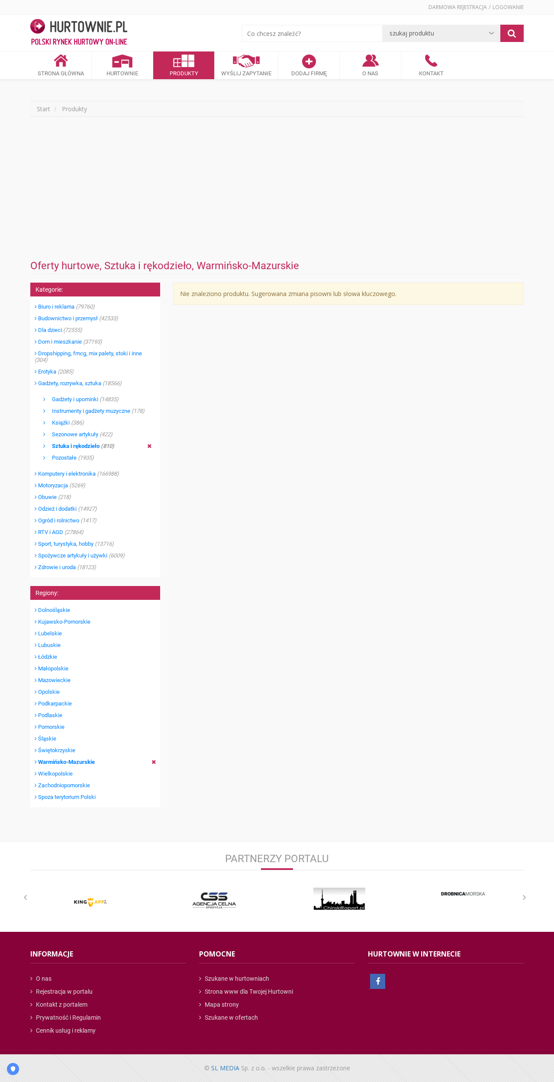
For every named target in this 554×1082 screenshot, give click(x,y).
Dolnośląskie (53, 610)
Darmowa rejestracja (457, 7)
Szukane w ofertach (230, 1017)
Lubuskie (49, 645)
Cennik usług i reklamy (65, 1030)
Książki (64, 422)
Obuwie (54, 497)
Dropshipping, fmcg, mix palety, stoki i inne (88, 356)
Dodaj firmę (309, 73)
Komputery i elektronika (78, 473)
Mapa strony (221, 1004)
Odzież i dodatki (67, 509)
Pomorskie (50, 727)
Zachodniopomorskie (63, 785)
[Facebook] (377, 981)
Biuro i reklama (66, 306)
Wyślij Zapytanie (246, 73)
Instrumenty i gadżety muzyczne (95, 411)
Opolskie (48, 692)
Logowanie (508, 7)
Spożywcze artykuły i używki (81, 555)
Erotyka (55, 371)
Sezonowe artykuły (79, 434)
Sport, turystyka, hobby (75, 544)
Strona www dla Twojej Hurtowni (248, 991)
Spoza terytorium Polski (66, 797)
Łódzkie (47, 657)
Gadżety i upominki (82, 399)
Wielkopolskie (55, 773)
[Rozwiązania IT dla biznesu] (90, 902)
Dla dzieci (59, 330)
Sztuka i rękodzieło (79, 446)
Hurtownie (122, 73)
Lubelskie (49, 633)
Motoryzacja (61, 485)
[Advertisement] (277, 188)
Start (43, 109)
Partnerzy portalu (277, 859)
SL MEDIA (225, 1068)
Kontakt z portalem (61, 1004)
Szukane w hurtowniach (236, 978)
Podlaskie (49, 715)
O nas (43, 978)
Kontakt (431, 73)
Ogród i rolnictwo (67, 520)
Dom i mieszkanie (69, 341)
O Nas (370, 73)
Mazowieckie (54, 680)
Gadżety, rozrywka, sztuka (79, 383)
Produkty (184, 73)
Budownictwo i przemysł (77, 318)
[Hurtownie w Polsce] (78, 33)
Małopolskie (52, 668)
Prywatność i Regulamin (68, 1017)
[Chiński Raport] (339, 899)
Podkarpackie (54, 703)
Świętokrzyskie (56, 750)
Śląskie (46, 738)
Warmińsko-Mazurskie (66, 762)
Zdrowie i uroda (66, 567)
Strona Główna (61, 73)
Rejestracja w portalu (64, 991)
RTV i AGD (60, 532)
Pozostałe (69, 457)
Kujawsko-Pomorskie (63, 621)
